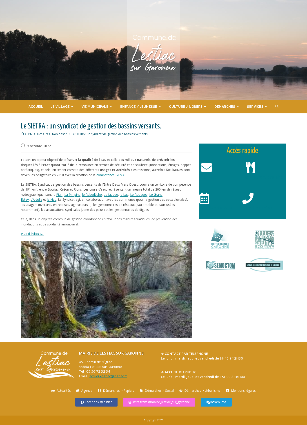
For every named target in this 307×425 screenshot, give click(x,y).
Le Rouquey (138, 194)
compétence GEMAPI (111, 175)
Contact (209, 177)
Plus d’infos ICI (32, 234)
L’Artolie (36, 199)
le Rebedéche (92, 194)
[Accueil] (22, 134)
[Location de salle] (204, 198)
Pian (59, 194)
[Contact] (206, 167)
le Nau (51, 199)
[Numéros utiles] (248, 198)
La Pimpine (72, 194)
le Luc (124, 194)
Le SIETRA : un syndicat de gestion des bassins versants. (110, 134)
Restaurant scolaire (264, 177)
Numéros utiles (257, 208)
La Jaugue (111, 194)
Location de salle (215, 208)
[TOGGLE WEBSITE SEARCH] (277, 106)
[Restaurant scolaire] (250, 167)
